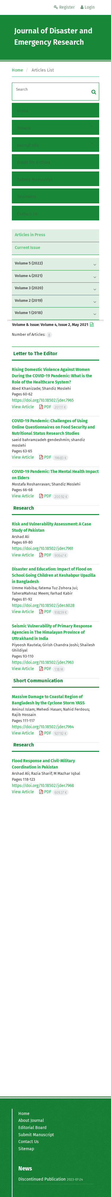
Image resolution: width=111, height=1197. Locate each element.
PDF (54, 406)
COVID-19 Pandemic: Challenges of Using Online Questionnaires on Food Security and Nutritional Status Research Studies (53, 427)
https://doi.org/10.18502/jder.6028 (43, 605)
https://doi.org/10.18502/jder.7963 (43, 662)
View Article (23, 406)
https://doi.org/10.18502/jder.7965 (43, 400)
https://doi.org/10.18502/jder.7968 (43, 785)
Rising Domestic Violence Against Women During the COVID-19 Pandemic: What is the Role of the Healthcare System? (52, 376)
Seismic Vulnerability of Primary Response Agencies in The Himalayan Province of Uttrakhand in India (52, 632)
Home (17, 70)
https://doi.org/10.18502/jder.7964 (43, 726)
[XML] (91, 324)
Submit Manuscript (35, 179)
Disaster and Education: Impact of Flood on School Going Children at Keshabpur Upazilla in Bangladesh (54, 575)
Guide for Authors (33, 162)
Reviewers (26, 196)
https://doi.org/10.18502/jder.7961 (42, 548)
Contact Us (27, 213)
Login (89, 7)
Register (66, 7)
